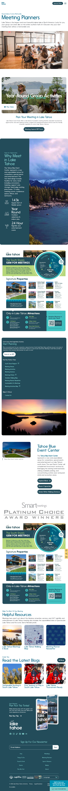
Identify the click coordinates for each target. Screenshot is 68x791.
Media (47, 765)
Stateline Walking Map (11, 378)
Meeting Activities (10, 369)
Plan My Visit (20, 769)
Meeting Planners (47, 757)
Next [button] (55, 747)
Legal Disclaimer (38, 784)
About (47, 769)
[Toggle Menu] (65, 3)
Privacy (31, 784)
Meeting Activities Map (11, 386)
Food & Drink (21, 761)
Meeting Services (10, 372)
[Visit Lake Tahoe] (3, 3)
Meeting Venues (9, 366)
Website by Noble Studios (52, 784)
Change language (47, 779)
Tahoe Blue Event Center (49, 456)
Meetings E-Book (10, 375)
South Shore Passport (11, 363)
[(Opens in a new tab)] (10, 734)
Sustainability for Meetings (12, 383)
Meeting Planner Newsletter (12, 380)
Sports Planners (47, 761)
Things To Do (21, 757)
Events (21, 765)
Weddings (47, 753)
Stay (21, 753)
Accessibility (12, 787)
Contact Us (8, 395)
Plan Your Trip (14, 716)
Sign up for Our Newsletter (34, 742)
